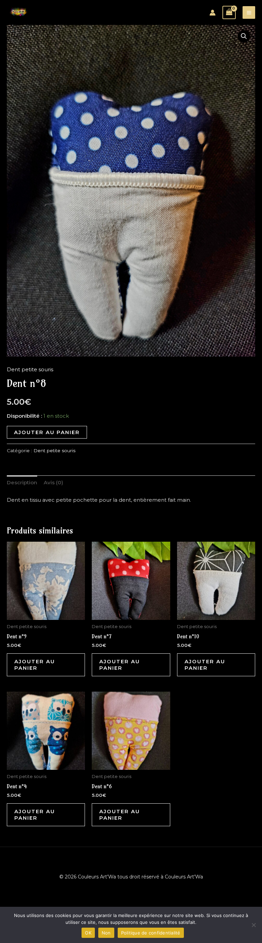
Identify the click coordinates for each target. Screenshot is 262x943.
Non (106, 932)
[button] (244, 36)
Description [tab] (22, 482)
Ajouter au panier (47, 432)
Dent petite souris (30, 369)
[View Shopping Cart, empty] (229, 12)
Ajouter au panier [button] (34, 664)
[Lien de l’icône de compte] (212, 13)
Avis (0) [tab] (53, 482)
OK (88, 932)
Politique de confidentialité (150, 932)
